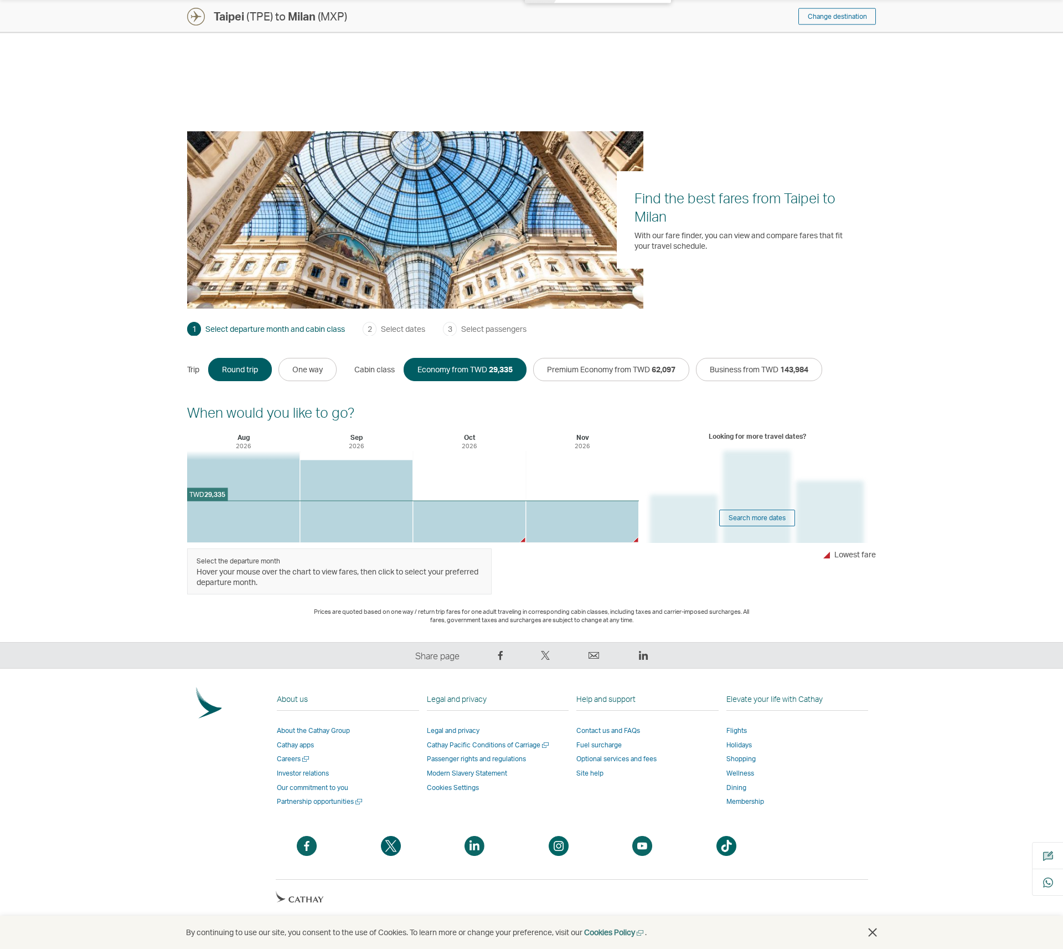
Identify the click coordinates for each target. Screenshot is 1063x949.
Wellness (740, 773)
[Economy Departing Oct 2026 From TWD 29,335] (469, 521)
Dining (736, 787)
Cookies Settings (453, 788)
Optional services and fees (616, 759)
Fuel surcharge (599, 745)
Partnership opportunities (320, 801)
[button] (872, 932)
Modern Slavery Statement (467, 773)
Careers (294, 759)
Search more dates (757, 518)
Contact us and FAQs (608, 730)
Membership (745, 801)
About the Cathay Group (313, 730)
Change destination (837, 16)
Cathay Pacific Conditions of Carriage (488, 745)
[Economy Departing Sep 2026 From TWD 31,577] (356, 501)
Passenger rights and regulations (476, 759)
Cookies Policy (614, 932)
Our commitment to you (312, 787)
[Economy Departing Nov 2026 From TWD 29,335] (582, 521)
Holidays (739, 745)
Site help (589, 773)
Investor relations (303, 773)
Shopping (741, 759)
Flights (736, 730)
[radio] (240, 369)
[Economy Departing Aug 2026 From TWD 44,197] (243, 496)
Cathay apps (295, 745)
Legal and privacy (453, 730)
